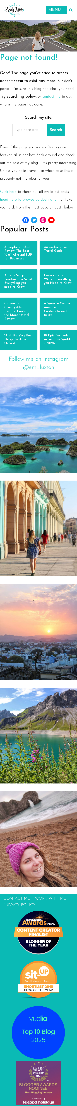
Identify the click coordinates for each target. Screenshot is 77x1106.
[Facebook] (25, 220)
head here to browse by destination (29, 200)
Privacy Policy (19, 905)
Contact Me (16, 899)
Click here (8, 192)
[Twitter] (34, 220)
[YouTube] (51, 220)
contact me (51, 97)
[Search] (71, 10)
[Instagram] (43, 220)
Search (56, 130)
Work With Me (50, 899)
